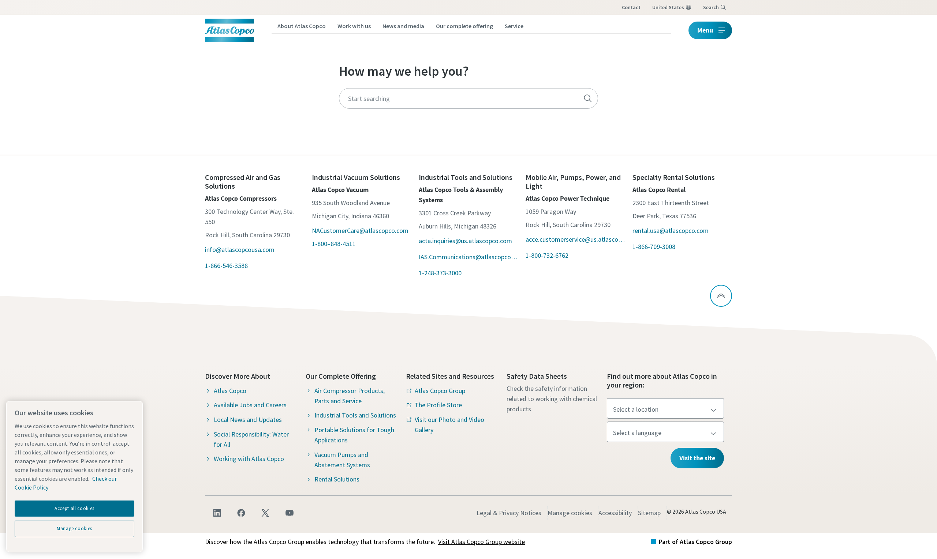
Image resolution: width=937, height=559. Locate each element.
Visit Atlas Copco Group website (481, 541)
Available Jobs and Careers (250, 405)
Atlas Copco (230, 390)
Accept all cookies (74, 508)
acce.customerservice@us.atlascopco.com (575, 239)
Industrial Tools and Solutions (355, 415)
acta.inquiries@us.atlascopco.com (465, 241)
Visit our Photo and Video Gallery (449, 424)
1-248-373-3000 (440, 273)
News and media (403, 26)
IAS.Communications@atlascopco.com (468, 257)
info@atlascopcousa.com (240, 249)
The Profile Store (438, 405)
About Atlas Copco (301, 26)
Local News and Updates (248, 419)
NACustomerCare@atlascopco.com (360, 230)
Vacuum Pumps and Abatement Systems (342, 459)
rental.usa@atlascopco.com (670, 230)
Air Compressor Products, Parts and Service (349, 395)
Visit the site (697, 458)
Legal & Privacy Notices (509, 513)
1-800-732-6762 (547, 255)
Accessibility (615, 513)
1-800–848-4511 (334, 243)
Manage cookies (570, 513)
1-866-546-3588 (226, 265)
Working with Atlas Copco (249, 458)
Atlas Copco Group (440, 390)
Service (514, 26)
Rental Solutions (336, 479)
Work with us (354, 26)
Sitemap (649, 513)
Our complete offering (464, 26)
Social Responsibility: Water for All (251, 439)
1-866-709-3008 (653, 246)
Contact (631, 7)
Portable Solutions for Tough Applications (354, 435)
